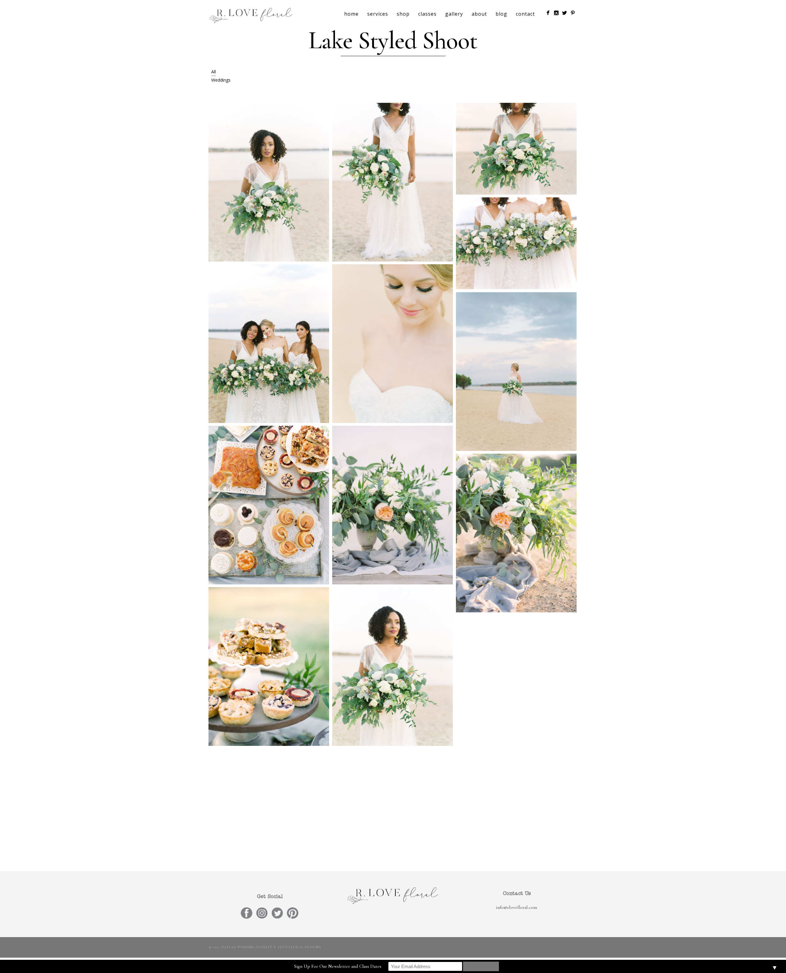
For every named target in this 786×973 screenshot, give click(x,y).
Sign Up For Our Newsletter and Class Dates (337, 966)
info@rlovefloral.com (516, 907)
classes (427, 13)
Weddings (221, 80)
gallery (454, 13)
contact (525, 13)
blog (501, 13)
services (377, 13)
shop (403, 13)
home (351, 13)
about (479, 13)
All (213, 72)
